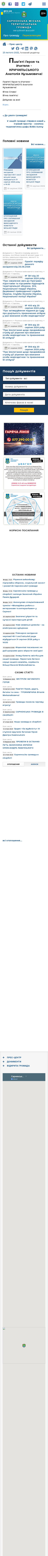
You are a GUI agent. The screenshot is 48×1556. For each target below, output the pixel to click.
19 (18, 876)
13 (24, 872)
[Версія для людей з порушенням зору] (30, 3)
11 (12, 872)
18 (12, 876)
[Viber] (16, 3)
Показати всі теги (12, 971)
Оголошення (13, 764)
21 (30, 876)
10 (6, 872)
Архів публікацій (34, 847)
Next (40, 570)
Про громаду (11, 35)
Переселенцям (32, 35)
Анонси (34, 764)
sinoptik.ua (33, 999)
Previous (7, 570)
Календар (13, 847)
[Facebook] (10, 3)
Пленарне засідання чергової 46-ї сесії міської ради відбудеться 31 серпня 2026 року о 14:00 (12, 177)
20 (24, 876)
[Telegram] (23, 3)
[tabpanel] (24, 551)
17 (6, 876)
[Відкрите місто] (24, 551)
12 (18, 872)
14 (30, 872)
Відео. (6, 105)
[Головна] (3, 3)
